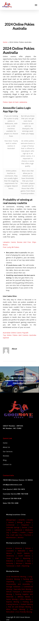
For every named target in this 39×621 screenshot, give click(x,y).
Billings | (21, 522)
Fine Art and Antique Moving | (20, 607)
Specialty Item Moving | (23, 589)
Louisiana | (12, 551)
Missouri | (20, 563)
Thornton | (28, 535)
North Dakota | (25, 553)
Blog (4, 460)
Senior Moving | (13, 599)
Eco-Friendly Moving (24, 612)
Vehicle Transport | (14, 592)
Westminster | (12, 537)
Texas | (10, 558)
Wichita (21, 537)
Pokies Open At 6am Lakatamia (15, 102)
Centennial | (13, 525)
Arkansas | (20, 548)
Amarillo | (23, 520)
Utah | (19, 558)
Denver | (26, 527)
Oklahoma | (12, 556)
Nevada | (29, 563)
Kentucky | (11, 563)
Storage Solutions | (15, 587)
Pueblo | (24, 532)
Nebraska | (23, 551)
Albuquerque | (12, 520)
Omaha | (16, 532)
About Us (6, 447)
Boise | (29, 522)
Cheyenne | (27, 525)
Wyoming (25, 566)
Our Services (8, 451)
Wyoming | (28, 558)
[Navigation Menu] (36, 5)
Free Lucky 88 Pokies (11, 247)
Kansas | (29, 548)
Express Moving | (14, 602)
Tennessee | (11, 566)
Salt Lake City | (17, 535)
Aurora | (12, 522)
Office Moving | (26, 599)
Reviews (6, 456)
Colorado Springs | (14, 527)
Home (5, 42)
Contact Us (7, 464)
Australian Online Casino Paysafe (15, 333)
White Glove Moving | (18, 609)
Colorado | (21, 561)
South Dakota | (25, 556)
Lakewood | (19, 530)
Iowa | (30, 561)
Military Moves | (25, 597)
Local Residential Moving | (17, 577)
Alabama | (11, 561)
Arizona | (10, 548)
